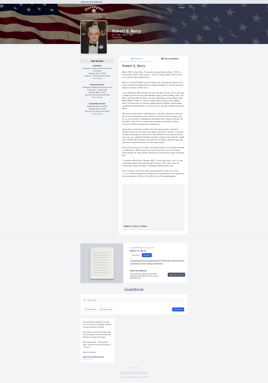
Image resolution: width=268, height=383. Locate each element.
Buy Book (147, 255)
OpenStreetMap (136, 377)
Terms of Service (140, 374)
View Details (97, 78)
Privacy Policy (128, 374)
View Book (135, 255)
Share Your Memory (176, 275)
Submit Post (178, 309)
